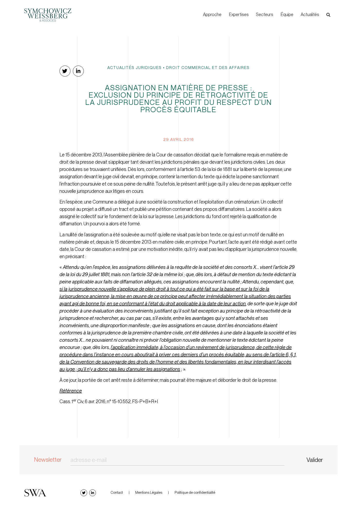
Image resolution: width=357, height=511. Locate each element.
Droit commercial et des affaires (208, 67)
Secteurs (264, 14)
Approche (212, 14)
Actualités (310, 14)
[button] (328, 14)
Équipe (286, 14)
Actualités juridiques (134, 67)
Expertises (239, 14)
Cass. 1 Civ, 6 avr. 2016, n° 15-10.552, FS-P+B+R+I (109, 401)
